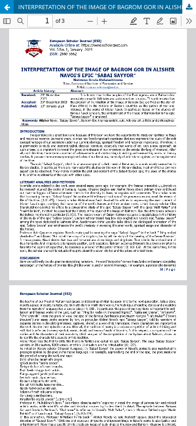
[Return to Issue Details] (7, 7)
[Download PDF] (189, 7)
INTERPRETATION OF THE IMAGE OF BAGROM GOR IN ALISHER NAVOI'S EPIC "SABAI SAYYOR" (107, 7)
